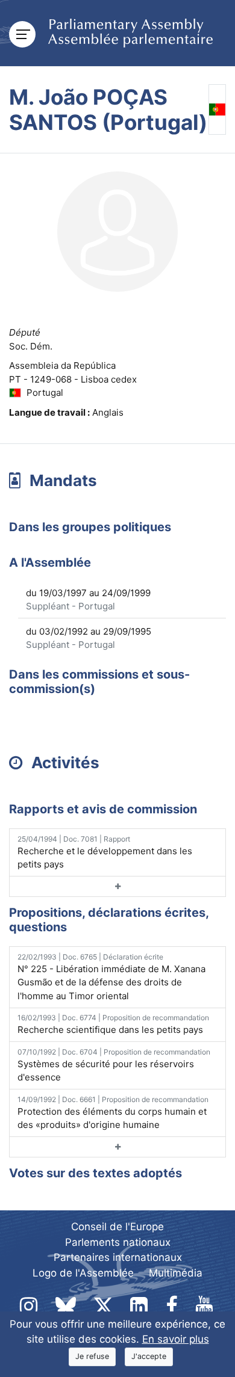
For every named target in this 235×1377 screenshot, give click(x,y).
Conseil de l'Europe (117, 1227)
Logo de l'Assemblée (83, 1273)
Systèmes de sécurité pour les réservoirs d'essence (113, 1065)
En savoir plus (175, 1339)
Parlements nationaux (118, 1242)
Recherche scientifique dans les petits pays (113, 1024)
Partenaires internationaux (118, 1257)
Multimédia (175, 1273)
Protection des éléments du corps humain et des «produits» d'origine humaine (112, 1113)
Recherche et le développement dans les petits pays (104, 852)
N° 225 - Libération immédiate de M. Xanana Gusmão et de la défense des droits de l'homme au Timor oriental (111, 977)
